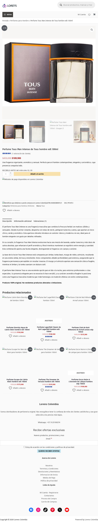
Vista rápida (17, 323)
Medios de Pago (49, 478)
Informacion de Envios (49, 475)
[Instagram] (38, 510)
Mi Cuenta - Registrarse (49, 492)
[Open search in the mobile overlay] (76, 4)
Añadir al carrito (37, 174)
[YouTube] (67, 510)
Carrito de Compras (49, 502)
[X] (60, 510)
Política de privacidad (49, 481)
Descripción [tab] (7, 221)
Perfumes (31, 206)
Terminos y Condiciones (49, 468)
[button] (92, 30)
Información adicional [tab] (23, 221)
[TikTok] (45, 510)
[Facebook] (31, 510)
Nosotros (49, 465)
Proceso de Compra (49, 498)
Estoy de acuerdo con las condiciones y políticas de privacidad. (49, 447)
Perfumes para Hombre (19, 20)
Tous (43, 206)
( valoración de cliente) (21, 153)
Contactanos (49, 495)
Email (49, 439)
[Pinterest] (52, 510)
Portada (5, 20)
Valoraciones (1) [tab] (40, 221)
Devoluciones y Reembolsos (49, 471)
